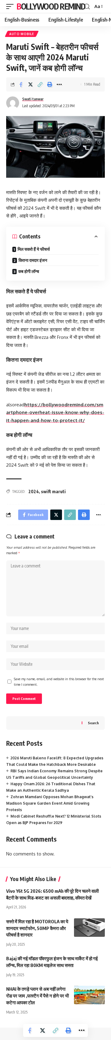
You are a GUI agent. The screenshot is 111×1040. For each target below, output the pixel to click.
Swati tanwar (32, 99)
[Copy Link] (40, 84)
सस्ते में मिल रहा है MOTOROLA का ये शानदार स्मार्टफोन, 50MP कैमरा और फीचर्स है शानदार (37, 928)
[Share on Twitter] (30, 84)
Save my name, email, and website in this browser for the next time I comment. (59, 681)
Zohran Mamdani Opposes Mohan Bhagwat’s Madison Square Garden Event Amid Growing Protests (49, 803)
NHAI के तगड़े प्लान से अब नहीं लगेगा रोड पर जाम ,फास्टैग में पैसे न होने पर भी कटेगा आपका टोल (37, 995)
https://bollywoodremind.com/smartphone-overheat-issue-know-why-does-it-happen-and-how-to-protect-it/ (55, 412)
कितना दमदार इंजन (32, 260)
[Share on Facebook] (21, 84)
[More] (59, 84)
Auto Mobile (21, 34)
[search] (87, 6)
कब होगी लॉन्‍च (28, 271)
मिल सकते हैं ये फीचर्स (34, 249)
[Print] (49, 84)
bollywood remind (51, 6)
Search (93, 723)
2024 (33, 491)
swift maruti (53, 491)
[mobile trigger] (11, 6)
